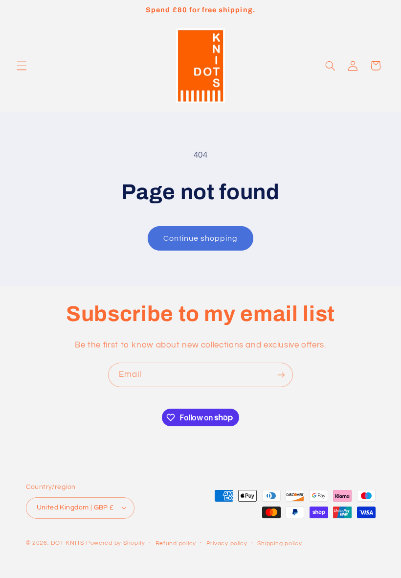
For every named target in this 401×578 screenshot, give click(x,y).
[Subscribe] (281, 375)
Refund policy (176, 543)
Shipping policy (279, 543)
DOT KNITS (67, 543)
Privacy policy (226, 543)
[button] (21, 65)
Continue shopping (200, 238)
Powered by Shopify (115, 543)
